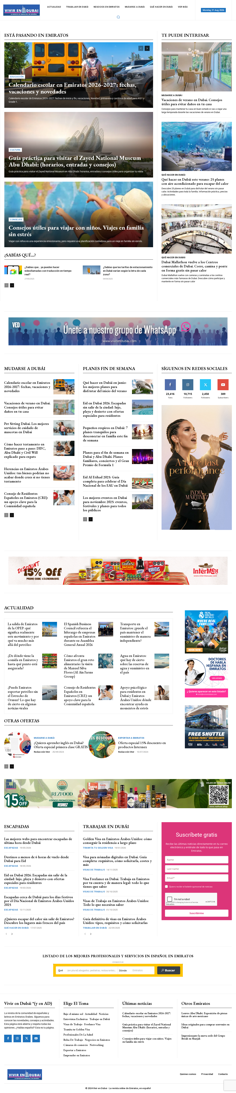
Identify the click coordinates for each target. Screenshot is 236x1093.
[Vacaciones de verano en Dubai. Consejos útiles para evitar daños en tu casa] (197, 66)
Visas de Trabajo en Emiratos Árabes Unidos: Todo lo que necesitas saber (116, 903)
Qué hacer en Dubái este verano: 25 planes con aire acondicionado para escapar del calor (195, 181)
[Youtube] (36, 1038)
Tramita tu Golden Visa (98, 847)
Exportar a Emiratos (131, 738)
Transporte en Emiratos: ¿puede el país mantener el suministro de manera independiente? (135, 632)
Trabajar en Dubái (95, 928)
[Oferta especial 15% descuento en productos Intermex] (101, 744)
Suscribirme (197, 913)
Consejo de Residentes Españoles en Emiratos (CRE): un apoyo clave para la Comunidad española (26, 499)
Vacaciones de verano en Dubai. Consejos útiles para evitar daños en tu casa (192, 102)
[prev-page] (140, 48)
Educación (17, 76)
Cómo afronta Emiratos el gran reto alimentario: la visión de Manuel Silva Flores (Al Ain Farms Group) (79, 666)
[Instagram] (17, 1038)
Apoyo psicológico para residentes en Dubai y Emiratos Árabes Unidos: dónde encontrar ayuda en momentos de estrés (135, 697)
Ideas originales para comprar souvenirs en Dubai (205, 1026)
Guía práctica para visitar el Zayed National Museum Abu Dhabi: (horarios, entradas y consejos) (75, 161)
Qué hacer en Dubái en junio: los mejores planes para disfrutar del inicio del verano (105, 386)
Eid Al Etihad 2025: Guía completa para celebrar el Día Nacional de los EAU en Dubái (105, 481)
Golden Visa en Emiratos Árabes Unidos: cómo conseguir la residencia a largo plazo (117, 841)
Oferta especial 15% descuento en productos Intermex (142, 745)
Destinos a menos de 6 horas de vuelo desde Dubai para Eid (36, 859)
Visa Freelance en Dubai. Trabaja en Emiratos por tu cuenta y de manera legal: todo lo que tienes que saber (116, 883)
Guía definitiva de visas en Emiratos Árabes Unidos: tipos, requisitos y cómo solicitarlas (115, 921)
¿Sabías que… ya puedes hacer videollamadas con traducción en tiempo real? (48, 271)
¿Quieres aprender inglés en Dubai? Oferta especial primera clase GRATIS (61, 745)
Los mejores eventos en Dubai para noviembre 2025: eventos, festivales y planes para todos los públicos (105, 503)
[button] (118, 17)
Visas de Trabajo (94, 869)
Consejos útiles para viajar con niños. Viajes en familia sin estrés (76, 231)
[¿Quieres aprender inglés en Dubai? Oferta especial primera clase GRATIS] (17, 744)
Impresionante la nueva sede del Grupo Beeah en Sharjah (203, 1037)
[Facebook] (8, 1038)
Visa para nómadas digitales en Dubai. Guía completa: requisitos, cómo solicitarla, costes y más (117, 861)
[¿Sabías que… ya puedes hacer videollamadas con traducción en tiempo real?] (13, 269)
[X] (26, 1038)
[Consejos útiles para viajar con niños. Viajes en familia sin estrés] (78, 214)
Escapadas (11, 847)
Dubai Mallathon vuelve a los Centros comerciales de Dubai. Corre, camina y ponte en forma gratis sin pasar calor (194, 266)
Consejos (16, 219)
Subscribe (223, 380)
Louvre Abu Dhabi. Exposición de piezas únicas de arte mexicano (204, 1014)
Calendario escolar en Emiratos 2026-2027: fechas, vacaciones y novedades (72, 88)
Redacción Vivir (42, 752)
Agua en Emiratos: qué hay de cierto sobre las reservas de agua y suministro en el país (134, 663)
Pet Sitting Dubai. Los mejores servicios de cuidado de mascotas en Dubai (26, 427)
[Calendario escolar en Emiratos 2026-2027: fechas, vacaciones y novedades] (63, 386)
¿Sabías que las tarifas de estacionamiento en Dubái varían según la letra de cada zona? (128, 271)
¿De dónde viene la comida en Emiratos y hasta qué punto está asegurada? (23, 661)
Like (170, 380)
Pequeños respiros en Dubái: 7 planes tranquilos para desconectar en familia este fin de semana (105, 434)
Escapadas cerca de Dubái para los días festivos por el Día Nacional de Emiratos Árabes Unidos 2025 (39, 901)
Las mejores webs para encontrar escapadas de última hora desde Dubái (38, 841)
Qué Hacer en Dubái (174, 175)
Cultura (15, 150)
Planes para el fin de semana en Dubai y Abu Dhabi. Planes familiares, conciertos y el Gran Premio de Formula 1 (106, 458)
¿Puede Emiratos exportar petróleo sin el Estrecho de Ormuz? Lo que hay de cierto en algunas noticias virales (23, 697)
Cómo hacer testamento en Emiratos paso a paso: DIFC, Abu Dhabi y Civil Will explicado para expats (25, 450)
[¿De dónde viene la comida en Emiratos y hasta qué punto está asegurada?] (49, 661)
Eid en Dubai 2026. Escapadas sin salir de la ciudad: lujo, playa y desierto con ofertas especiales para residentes (104, 409)
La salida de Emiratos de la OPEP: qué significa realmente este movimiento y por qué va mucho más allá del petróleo (23, 634)
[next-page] (147, 48)
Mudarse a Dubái (172, 95)
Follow (188, 380)
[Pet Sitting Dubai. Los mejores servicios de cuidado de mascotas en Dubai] (63, 427)
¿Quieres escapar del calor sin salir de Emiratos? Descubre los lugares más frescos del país (39, 921)
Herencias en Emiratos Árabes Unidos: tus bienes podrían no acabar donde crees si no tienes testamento (27, 475)
